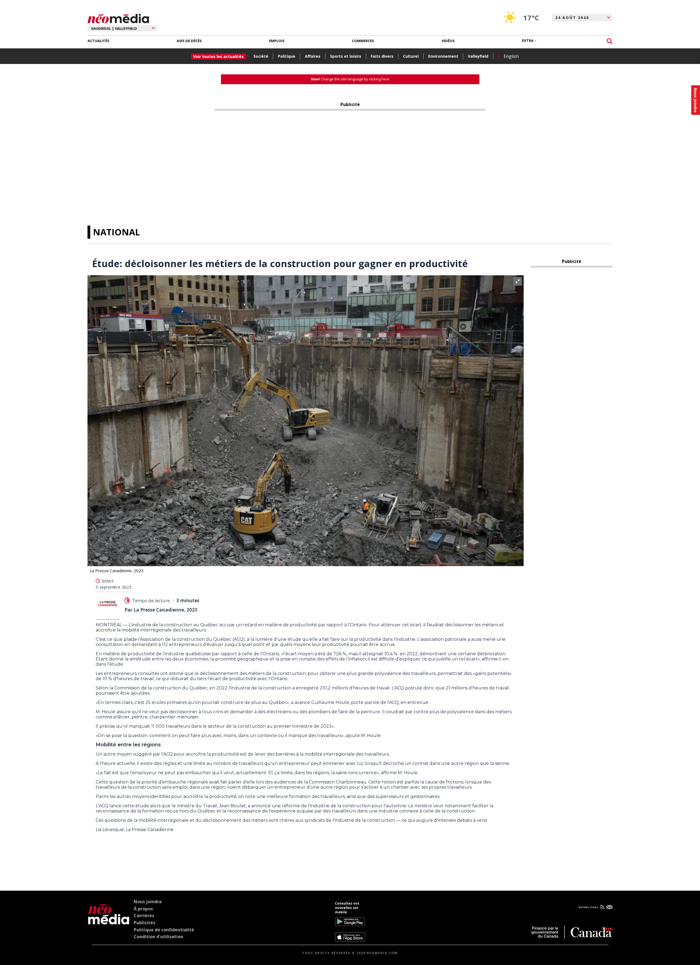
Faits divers (382, 56)
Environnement (443, 56)
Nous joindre (148, 902)
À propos (143, 909)
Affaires (312, 56)
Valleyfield (478, 56)
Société (260, 56)
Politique (286, 56)
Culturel (411, 56)
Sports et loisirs (345, 56)
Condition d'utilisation (158, 937)
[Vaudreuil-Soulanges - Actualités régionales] (118, 18)
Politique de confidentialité (164, 930)
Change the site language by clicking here (350, 79)
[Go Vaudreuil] (109, 921)
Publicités (144, 923)
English (511, 56)
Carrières (144, 916)
